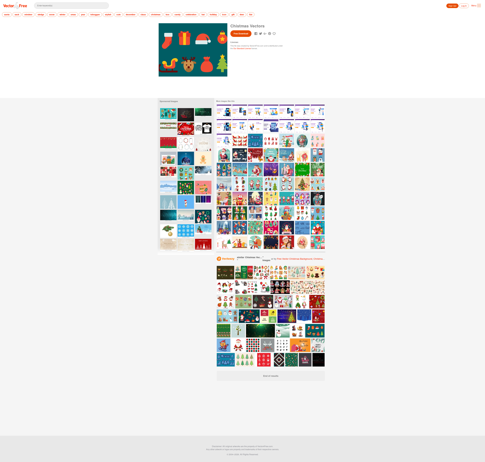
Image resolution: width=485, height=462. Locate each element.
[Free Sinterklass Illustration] (286, 140)
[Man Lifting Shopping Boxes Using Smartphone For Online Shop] (302, 126)
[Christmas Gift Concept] (224, 227)
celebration (191, 14)
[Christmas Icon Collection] (302, 213)
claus (143, 14)
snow (51, 14)
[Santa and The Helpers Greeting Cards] (255, 213)
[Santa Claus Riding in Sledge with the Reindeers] (239, 169)
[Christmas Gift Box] (286, 213)
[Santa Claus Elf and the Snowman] (239, 198)
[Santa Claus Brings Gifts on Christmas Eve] (302, 140)
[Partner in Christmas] (318, 169)
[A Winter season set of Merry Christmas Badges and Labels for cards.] (244, 272)
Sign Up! (452, 5)
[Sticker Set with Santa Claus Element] (271, 198)
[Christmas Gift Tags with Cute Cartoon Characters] (318, 155)
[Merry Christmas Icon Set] (271, 213)
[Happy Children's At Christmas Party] (302, 184)
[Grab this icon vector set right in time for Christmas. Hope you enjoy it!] (296, 272)
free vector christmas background (294, 258)
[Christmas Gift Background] (271, 242)
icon (224, 14)
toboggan (95, 14)
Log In (464, 5)
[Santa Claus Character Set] (239, 184)
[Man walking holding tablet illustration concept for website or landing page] (302, 111)
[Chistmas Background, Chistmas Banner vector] (168, 144)
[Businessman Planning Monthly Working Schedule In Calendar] (271, 126)
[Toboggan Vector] (239, 140)
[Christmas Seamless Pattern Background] (255, 227)
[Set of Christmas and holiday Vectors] (315, 330)
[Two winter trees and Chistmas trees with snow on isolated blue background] (168, 202)
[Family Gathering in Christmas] (286, 242)
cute (118, 14)
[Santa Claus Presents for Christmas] (286, 227)
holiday (213, 14)
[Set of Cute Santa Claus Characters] (286, 184)
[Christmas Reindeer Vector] (224, 242)
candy (177, 14)
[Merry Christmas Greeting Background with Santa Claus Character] (271, 155)
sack (17, 14)
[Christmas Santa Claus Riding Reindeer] (302, 242)
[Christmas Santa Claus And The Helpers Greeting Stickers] (318, 184)
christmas (155, 14)
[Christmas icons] (271, 140)
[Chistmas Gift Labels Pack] (318, 213)
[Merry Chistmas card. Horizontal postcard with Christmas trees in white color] (203, 245)
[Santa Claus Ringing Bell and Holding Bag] (255, 242)
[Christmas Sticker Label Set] (239, 227)
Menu (473, 5)
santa (6, 14)
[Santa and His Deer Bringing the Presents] (302, 155)
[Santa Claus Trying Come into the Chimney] (255, 169)
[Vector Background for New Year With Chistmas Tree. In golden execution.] (186, 115)
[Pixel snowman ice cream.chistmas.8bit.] (186, 202)
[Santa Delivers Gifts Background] (224, 184)
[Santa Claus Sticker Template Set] (302, 198)
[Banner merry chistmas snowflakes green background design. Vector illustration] (203, 115)
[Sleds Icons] (302, 227)
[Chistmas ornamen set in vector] (186, 173)
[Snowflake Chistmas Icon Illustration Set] (186, 231)
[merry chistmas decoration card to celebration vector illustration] (318, 345)
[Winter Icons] (255, 140)
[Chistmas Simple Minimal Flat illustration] (168, 115)
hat (203, 14)
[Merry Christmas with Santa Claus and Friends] (255, 198)
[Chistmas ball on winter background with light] (203, 173)
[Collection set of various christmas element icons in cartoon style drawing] (225, 301)
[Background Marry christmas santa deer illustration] (255, 155)
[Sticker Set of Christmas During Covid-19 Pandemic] (271, 227)
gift (233, 14)
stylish (108, 14)
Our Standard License (242, 48)
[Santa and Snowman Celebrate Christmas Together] (318, 227)
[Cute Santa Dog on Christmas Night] (318, 198)
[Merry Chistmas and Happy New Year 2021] (203, 144)
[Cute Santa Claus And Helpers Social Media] (318, 242)
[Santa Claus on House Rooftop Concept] (239, 155)
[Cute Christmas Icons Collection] (271, 184)
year (83, 14)
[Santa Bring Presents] (286, 169)
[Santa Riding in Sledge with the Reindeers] (271, 169)
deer (242, 14)
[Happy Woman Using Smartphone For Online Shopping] (224, 140)
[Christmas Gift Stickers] (318, 140)
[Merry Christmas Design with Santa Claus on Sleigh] (286, 155)
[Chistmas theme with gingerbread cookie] (203, 158)
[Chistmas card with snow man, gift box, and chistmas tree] (168, 158)
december (130, 14)
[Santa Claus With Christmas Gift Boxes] (224, 155)
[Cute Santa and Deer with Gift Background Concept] (302, 169)
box (167, 14)
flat (250, 14)
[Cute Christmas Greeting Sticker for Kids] (224, 213)
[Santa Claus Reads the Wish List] (224, 198)
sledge (41, 14)
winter (62, 14)
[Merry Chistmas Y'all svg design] (203, 129)
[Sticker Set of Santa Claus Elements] (224, 169)
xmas (73, 14)
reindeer (28, 14)
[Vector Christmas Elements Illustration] (239, 242)
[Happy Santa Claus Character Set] (255, 184)
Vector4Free (15, 5)
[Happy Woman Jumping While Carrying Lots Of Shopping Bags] (286, 126)
